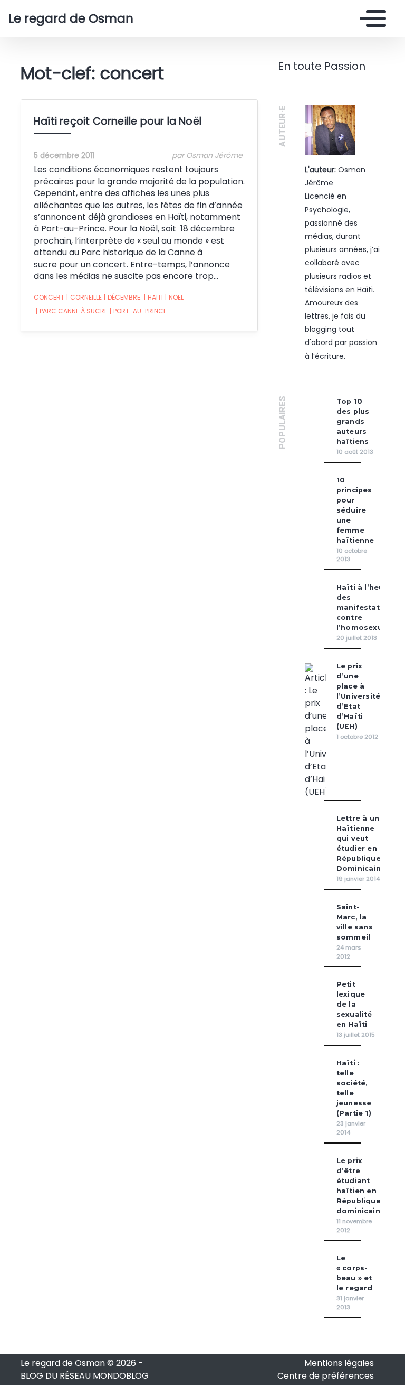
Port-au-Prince (138, 310)
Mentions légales (339, 1363)
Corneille (84, 297)
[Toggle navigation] (370, 18)
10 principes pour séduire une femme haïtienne (355, 510)
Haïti (153, 297)
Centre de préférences (325, 1376)
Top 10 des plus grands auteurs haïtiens (353, 421)
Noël (174, 297)
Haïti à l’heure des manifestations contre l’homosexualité (368, 607)
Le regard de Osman (70, 18)
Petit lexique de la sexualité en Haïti (354, 1004)
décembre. (123, 297)
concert (49, 297)
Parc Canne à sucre (72, 310)
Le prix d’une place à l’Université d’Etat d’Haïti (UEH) (358, 696)
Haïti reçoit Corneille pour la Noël (117, 121)
